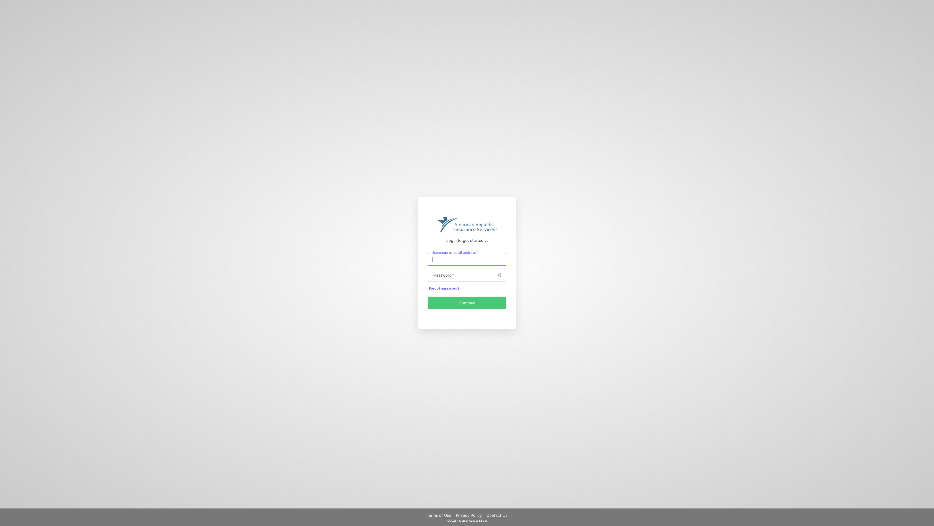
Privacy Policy (469, 515)
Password (444, 275)
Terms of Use (439, 515)
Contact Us (496, 515)
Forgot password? (444, 288)
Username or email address (454, 252)
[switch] (500, 275)
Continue (467, 303)
